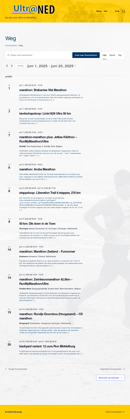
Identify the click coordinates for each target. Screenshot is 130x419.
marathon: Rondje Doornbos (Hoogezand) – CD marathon (51, 316)
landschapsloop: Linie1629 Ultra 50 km (45, 113)
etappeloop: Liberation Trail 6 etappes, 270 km (49, 192)
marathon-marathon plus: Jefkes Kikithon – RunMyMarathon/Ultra (48, 139)
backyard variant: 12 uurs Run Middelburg (47, 346)
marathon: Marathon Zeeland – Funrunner (47, 251)
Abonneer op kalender (109, 377)
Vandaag (20, 66)
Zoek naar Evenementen (86, 55)
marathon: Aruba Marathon (37, 169)
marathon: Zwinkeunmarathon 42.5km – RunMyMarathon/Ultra (45, 281)
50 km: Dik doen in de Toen (37, 223)
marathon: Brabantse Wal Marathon (43, 90)
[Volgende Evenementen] (11, 65)
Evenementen (11, 45)
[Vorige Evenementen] (6, 65)
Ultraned (17, 412)
